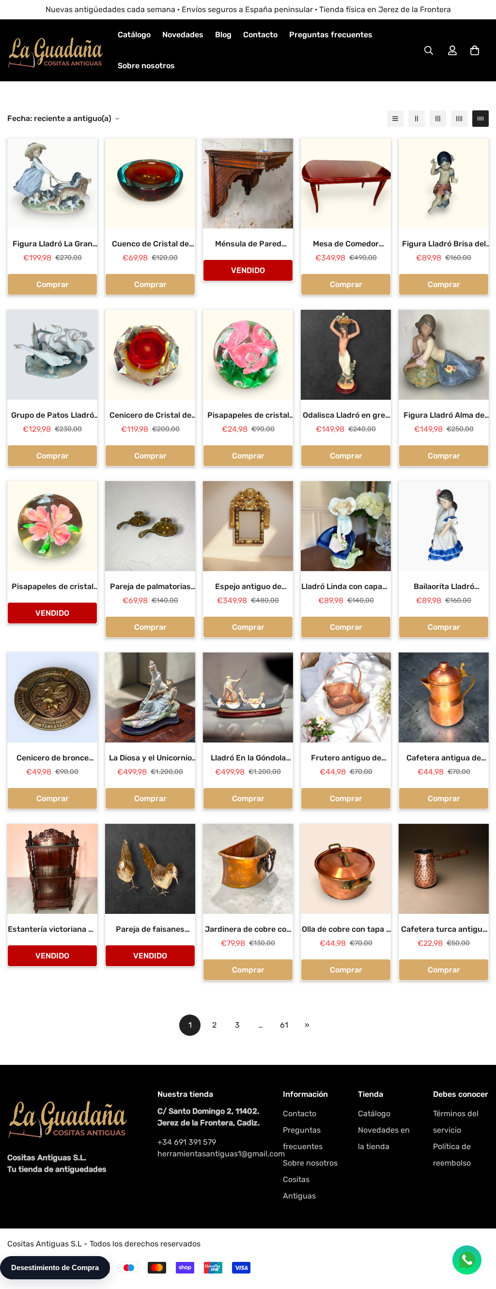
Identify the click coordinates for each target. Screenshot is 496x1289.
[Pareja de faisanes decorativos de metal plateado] (150, 869)
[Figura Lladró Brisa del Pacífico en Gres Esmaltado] (444, 183)
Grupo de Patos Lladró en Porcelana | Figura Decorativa (52, 415)
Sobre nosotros (146, 65)
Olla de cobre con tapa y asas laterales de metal (346, 930)
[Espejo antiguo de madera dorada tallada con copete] (248, 526)
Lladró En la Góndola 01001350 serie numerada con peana (248, 758)
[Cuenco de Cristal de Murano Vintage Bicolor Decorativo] (150, 183)
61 (284, 1025)
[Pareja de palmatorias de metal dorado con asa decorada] (150, 526)
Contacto (260, 34)
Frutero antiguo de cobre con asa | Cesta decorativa (346, 758)
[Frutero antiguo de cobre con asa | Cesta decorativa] (346, 697)
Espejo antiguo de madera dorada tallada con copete (248, 587)
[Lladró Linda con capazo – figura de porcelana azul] (346, 526)
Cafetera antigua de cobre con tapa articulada (443, 758)
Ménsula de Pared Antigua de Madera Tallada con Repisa (248, 244)
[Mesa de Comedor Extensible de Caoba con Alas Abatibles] (346, 183)
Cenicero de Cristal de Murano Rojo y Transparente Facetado (150, 415)
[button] (475, 50)
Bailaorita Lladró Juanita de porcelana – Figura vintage (444, 587)
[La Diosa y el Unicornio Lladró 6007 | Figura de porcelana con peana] (150, 697)
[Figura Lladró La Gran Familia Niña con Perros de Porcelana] (52, 183)
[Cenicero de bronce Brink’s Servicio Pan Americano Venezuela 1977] (52, 697)
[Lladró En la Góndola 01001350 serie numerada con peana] (248, 697)
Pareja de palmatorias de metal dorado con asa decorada (150, 587)
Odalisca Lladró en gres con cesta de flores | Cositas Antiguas (346, 415)
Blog (223, 34)
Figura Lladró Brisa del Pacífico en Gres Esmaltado (444, 244)
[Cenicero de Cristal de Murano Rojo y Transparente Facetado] (150, 355)
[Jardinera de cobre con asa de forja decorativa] (248, 869)
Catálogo (134, 34)
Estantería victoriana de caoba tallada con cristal (52, 930)
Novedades (182, 34)
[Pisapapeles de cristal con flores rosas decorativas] (248, 355)
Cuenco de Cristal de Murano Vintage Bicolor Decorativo (150, 244)
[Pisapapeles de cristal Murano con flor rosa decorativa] (52, 526)
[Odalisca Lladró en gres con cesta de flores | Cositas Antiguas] (346, 355)
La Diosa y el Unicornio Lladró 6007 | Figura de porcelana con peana (150, 758)
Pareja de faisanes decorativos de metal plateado (150, 930)
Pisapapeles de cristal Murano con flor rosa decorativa (52, 587)
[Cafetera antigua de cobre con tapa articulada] (444, 697)
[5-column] (480, 118)
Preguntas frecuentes (330, 34)
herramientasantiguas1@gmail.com (210, 1153)
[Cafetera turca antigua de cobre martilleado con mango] (444, 869)
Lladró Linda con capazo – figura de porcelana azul (346, 587)
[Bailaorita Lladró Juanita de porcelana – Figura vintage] (444, 526)
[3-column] (438, 118)
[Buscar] (428, 50)
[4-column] (459, 118)
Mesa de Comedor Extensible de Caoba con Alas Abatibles (346, 244)
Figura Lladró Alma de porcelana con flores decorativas (443, 415)
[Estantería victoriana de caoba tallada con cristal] (52, 869)
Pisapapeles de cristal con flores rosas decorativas (248, 415)
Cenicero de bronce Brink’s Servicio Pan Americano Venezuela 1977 (53, 758)
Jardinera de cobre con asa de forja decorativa (248, 930)
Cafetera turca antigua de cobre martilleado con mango (444, 930)
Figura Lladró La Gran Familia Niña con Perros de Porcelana (52, 244)
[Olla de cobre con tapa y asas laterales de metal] (346, 869)
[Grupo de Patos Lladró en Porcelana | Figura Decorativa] (52, 355)
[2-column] (416, 118)
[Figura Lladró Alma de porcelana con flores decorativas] (444, 355)
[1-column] (395, 118)
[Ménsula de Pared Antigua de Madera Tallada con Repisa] (248, 183)
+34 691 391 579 (186, 1142)
